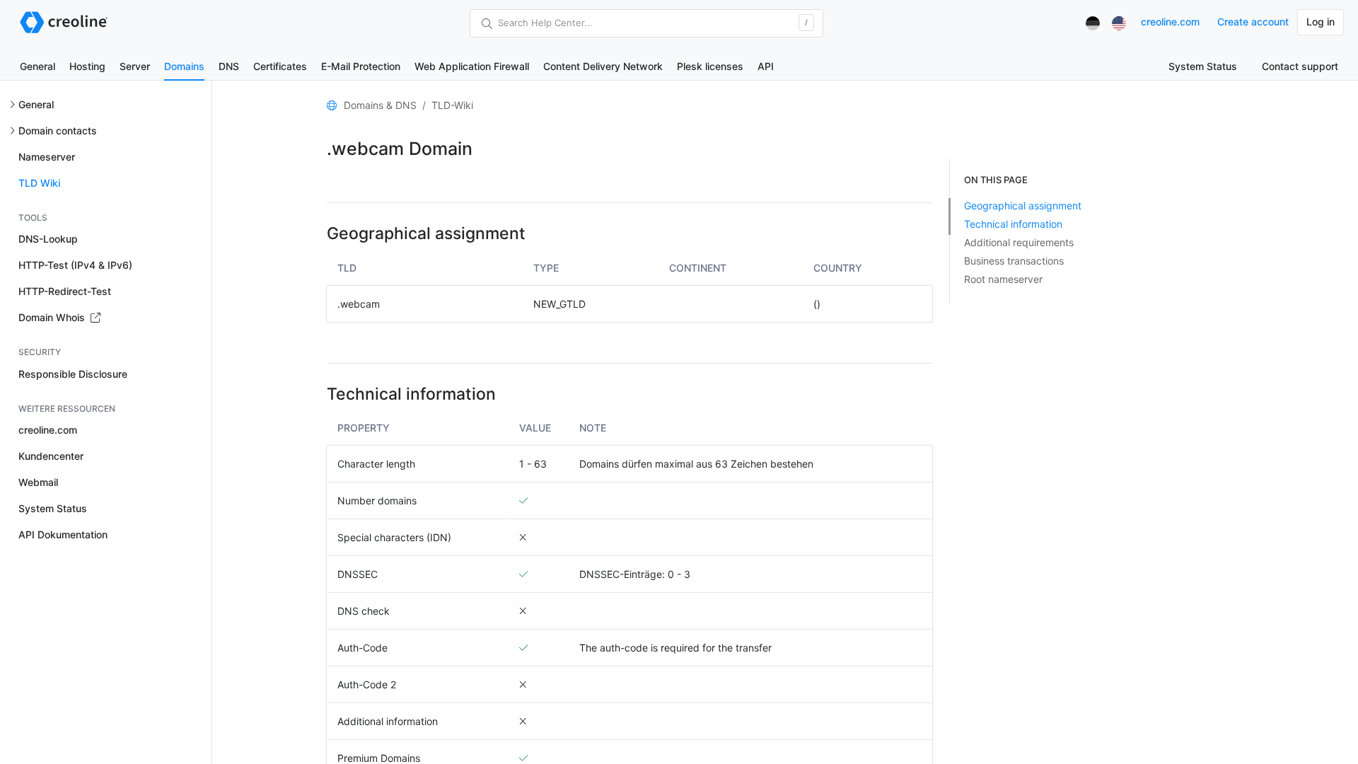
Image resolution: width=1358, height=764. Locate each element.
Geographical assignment (1022, 205)
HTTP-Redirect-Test (64, 291)
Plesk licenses (710, 66)
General (37, 66)
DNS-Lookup (48, 239)
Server (135, 66)
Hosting (87, 66)
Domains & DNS (380, 105)
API (766, 66)
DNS (229, 66)
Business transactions (1014, 261)
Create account (1253, 22)
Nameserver (46, 157)
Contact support (1300, 66)
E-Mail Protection (360, 66)
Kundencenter (50, 456)
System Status (1202, 66)
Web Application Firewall (471, 66)
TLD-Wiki (452, 105)
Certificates (280, 66)
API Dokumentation (63, 534)
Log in (1320, 22)
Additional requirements (1019, 242)
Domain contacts (57, 131)
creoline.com (1170, 22)
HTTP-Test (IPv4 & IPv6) (75, 265)
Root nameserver (1003, 279)
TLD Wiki (39, 183)
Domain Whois (53, 317)
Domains (184, 66)
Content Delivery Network (603, 66)
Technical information (1013, 224)
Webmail (38, 482)
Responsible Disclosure (72, 374)
